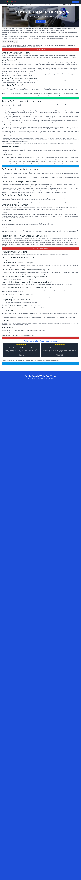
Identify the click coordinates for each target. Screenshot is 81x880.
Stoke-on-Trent (25, 335)
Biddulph (8, 335)
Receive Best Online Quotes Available (40, 98)
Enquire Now (40, 367)
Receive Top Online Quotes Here (40, 248)
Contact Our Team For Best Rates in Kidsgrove (40, 166)
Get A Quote (40, 21)
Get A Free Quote (41, 363)
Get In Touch (75, 2)
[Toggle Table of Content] (14, 42)
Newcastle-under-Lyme (16, 335)
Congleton (32, 335)
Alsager (3, 335)
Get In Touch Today (40, 49)
